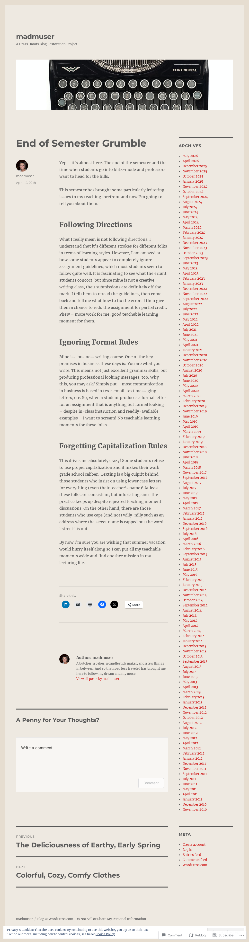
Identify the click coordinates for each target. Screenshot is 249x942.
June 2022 (190, 314)
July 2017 (189, 488)
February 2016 (194, 549)
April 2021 (190, 345)
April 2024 (191, 222)
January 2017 (193, 518)
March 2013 (192, 692)
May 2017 (190, 498)
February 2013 (193, 697)
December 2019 (195, 406)
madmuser (35, 36)
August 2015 (192, 559)
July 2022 (190, 309)
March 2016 (192, 544)
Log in (187, 850)
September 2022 (195, 299)
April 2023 (190, 273)
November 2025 (195, 171)
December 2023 (195, 243)
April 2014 (190, 626)
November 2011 (194, 769)
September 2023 (195, 258)
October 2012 (193, 718)
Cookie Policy (105, 934)
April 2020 (191, 391)
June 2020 (190, 381)
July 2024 (190, 207)
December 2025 (195, 166)
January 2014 (193, 641)
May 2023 (190, 268)
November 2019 (195, 411)
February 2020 (194, 401)
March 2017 (192, 508)
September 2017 (195, 478)
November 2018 (195, 452)
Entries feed (192, 855)
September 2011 (195, 774)
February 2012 (194, 753)
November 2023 (195, 248)
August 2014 (192, 610)
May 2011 (190, 789)
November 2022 (195, 294)
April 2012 (190, 743)
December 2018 (194, 447)
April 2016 (190, 539)
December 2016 (195, 524)
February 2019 (194, 437)
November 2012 (195, 713)
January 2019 (193, 442)
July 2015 (189, 564)
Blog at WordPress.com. (55, 919)
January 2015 (193, 585)
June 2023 (190, 263)
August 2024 (192, 202)
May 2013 (190, 682)
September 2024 (195, 197)
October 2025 (193, 176)
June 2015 (190, 570)
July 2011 (189, 779)
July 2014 (189, 615)
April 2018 (190, 462)
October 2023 (193, 253)
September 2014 (195, 605)
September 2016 (195, 529)
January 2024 (193, 238)
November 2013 (194, 651)
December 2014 (194, 590)
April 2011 (190, 794)
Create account (194, 845)
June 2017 (190, 493)
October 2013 (193, 656)
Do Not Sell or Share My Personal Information (110, 919)
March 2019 (192, 432)
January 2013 (192, 702)
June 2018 (190, 457)
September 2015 (195, 554)
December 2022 (195, 289)
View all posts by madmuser (97, 679)
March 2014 (192, 631)
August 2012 (192, 723)
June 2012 (190, 733)
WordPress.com (195, 865)
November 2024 (195, 187)
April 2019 (190, 427)
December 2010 (194, 804)
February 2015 (194, 580)
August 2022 (192, 304)
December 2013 (194, 646)
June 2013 (190, 677)
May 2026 (190, 156)
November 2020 (195, 360)
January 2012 (193, 758)
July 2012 (189, 728)
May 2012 (190, 738)
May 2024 (190, 217)
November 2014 (195, 595)
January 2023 (193, 284)
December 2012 (194, 707)
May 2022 (190, 319)
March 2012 (192, 748)
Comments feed (195, 860)
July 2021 (189, 330)
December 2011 (194, 764)
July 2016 (190, 534)
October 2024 (193, 192)
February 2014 (194, 636)
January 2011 (192, 799)
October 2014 (193, 600)
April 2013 (190, 687)
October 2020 (193, 365)
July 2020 (190, 375)
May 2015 (190, 575)
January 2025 (193, 181)
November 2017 (195, 473)
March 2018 (192, 467)
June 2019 (190, 416)
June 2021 (190, 335)
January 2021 (193, 350)
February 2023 (194, 278)
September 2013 (195, 661)
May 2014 (190, 621)
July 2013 (189, 672)
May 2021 (190, 340)
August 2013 (192, 667)
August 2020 (192, 370)
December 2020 (195, 355)
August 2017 (192, 483)
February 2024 (194, 233)
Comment (151, 783)
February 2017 (194, 513)
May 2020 (190, 386)
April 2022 (191, 324)
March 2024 (192, 227)
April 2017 (190, 503)
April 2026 (191, 161)
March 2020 (192, 396)
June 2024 (190, 212)
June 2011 (190, 784)
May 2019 (190, 421)
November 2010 (195, 810)
